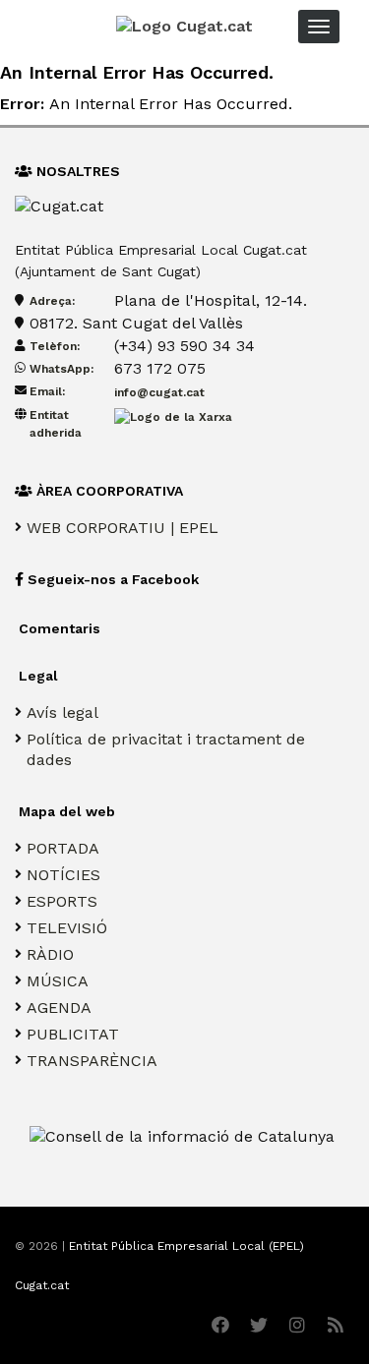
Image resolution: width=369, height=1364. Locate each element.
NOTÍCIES (63, 874)
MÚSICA (58, 981)
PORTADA (63, 848)
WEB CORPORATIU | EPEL (122, 527)
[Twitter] (258, 1324)
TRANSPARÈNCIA (92, 1060)
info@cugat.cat (159, 392)
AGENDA (59, 1007)
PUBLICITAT (73, 1034)
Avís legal (62, 712)
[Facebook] (220, 1324)
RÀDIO (50, 954)
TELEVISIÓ (67, 928)
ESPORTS (62, 901)
